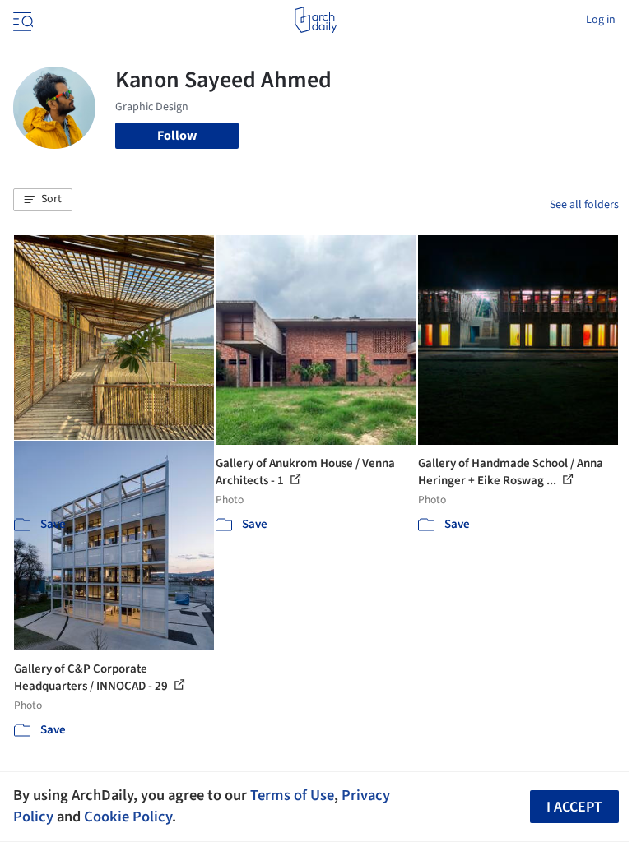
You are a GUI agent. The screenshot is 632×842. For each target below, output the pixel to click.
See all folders (584, 204)
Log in (601, 19)
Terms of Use (292, 795)
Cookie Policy (128, 816)
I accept (574, 807)
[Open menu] (21, 19)
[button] (42, 199)
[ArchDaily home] (316, 20)
